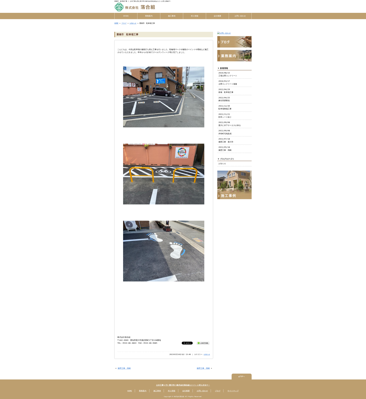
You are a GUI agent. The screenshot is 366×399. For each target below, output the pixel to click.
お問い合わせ (240, 16)
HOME (126, 16)
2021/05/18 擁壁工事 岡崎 (224, 148)
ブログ (124, 23)
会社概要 (217, 16)
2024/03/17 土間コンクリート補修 (227, 82)
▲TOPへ (241, 376)
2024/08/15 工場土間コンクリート (227, 74)
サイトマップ (233, 391)
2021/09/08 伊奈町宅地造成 (224, 132)
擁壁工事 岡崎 (124, 368)
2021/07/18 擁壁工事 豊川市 (225, 140)
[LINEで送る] (203, 343)
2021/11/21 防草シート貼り (224, 115)
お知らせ (133, 23)
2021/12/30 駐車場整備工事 (224, 107)
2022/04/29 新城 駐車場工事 (225, 90)
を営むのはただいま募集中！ (183, 385)
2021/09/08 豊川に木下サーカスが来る (229, 123)
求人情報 (194, 16)
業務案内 (149, 16)
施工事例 (171, 16)
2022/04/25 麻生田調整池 (224, 99)
